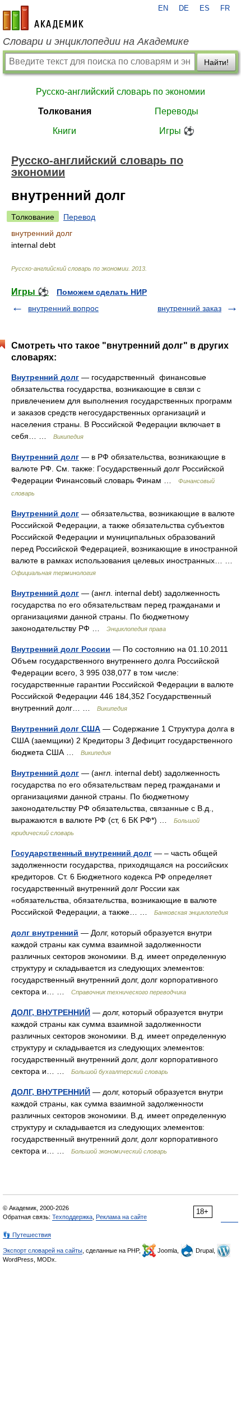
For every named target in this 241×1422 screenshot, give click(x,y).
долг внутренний (44, 932)
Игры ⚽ (176, 131)
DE (184, 8)
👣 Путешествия (27, 1234)
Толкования (64, 111)
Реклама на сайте (121, 1216)
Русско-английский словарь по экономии (120, 91)
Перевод (79, 216)
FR (225, 8)
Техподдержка (72, 1216)
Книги (64, 131)
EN (163, 8)
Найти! (216, 62)
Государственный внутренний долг (81, 853)
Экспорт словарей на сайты (42, 1250)
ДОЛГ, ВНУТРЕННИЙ (50, 1012)
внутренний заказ (189, 308)
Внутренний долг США (55, 728)
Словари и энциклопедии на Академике (96, 41)
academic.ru (43, 18)
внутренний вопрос (63, 308)
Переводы (176, 111)
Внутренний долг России (60, 649)
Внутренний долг (45, 377)
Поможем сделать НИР (102, 292)
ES (205, 8)
